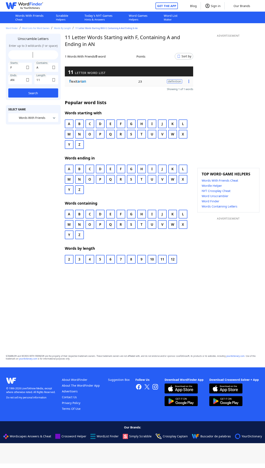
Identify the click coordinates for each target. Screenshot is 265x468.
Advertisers (70, 391)
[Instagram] (155, 387)
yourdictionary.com (235, 356)
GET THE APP (166, 6)
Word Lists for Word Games (35, 28)
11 (162, 259)
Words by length (62, 28)
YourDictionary (252, 436)
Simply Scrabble (140, 436)
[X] (147, 387)
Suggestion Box (119, 380)
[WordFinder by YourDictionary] (24, 5)
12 (173, 259)
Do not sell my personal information (26, 397)
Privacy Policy (71, 403)
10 (152, 259)
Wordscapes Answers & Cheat (30, 436)
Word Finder (12, 28)
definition (174, 81)
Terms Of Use (71, 409)
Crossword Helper (73, 436)
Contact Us (69, 397)
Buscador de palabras (215, 436)
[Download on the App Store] (181, 389)
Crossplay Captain (175, 436)
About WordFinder (74, 380)
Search (33, 93)
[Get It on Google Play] (181, 401)
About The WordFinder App (81, 385)
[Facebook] (138, 387)
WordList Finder (108, 436)
